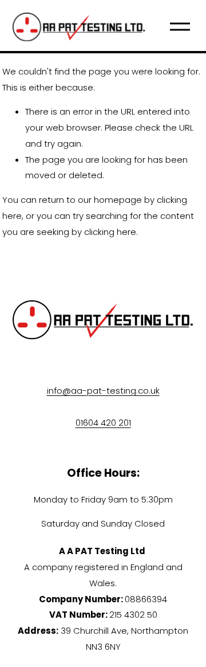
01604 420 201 (103, 423)
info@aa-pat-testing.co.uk (103, 390)
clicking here (110, 232)
